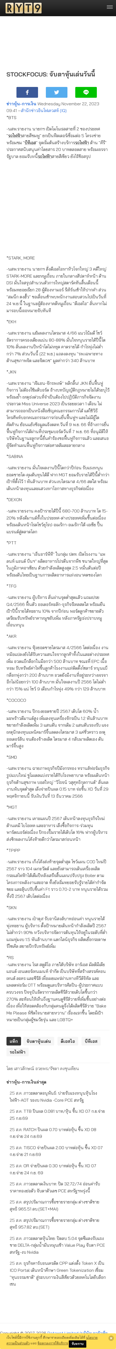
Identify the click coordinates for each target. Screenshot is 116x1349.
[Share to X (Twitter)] (56, 92)
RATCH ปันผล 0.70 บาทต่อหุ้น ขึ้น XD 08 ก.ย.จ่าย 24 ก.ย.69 (53, 1133)
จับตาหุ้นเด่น (38, 1041)
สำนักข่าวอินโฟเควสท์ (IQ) (44, 110)
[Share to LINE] (86, 92)
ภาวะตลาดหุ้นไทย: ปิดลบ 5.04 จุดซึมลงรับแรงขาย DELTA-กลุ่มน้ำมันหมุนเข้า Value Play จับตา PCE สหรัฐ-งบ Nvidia (57, 1245)
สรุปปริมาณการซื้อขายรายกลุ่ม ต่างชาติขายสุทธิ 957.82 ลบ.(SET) (54, 1224)
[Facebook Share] (27, 92)
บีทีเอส (30, 142)
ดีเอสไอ (68, 1041)
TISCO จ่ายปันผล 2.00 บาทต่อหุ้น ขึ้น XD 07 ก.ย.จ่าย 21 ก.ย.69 (56, 1151)
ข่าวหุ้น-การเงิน (21, 103)
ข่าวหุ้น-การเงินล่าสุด (26, 1082)
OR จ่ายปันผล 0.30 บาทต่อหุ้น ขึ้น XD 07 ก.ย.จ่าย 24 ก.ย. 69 (53, 1169)
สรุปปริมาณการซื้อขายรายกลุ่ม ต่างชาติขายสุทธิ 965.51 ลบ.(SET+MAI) (54, 1205)
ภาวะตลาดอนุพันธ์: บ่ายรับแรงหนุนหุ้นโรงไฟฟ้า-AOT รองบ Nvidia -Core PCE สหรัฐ (53, 1096)
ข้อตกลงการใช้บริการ (52, 1343)
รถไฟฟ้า (15, 135)
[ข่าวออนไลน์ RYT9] (22, 8)
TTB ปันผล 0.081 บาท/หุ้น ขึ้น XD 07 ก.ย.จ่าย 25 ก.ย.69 (57, 1114)
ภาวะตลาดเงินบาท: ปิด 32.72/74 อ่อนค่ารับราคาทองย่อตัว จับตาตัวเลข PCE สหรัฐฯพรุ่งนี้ (55, 1187)
